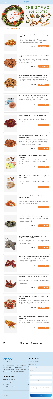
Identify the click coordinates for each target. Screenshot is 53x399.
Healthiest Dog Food (8, 382)
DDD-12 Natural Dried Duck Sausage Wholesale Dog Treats (33, 277)
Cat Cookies (6, 384)
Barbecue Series (31, 364)
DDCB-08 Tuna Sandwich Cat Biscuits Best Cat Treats (33, 75)
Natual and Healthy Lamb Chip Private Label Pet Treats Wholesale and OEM (32, 237)
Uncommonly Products (33, 362)
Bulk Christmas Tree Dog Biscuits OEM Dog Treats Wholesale (32, 156)
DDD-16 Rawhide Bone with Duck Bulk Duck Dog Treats (34, 256)
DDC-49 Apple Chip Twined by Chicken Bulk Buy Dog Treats (33, 36)
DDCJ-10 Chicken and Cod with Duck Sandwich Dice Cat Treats (33, 297)
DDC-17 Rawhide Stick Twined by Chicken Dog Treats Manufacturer (33, 317)
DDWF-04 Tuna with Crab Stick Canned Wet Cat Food (34, 95)
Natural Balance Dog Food (10, 387)
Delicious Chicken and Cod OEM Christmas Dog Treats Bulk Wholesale (34, 176)
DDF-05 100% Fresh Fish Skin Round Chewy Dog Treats (33, 216)
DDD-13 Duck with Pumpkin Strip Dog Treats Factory (33, 115)
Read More (33, 46)
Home (7, 29)
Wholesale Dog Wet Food (9, 379)
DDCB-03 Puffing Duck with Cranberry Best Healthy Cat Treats (34, 56)
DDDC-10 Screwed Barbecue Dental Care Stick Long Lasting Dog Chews (33, 136)
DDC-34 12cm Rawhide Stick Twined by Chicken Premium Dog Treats (32, 197)
